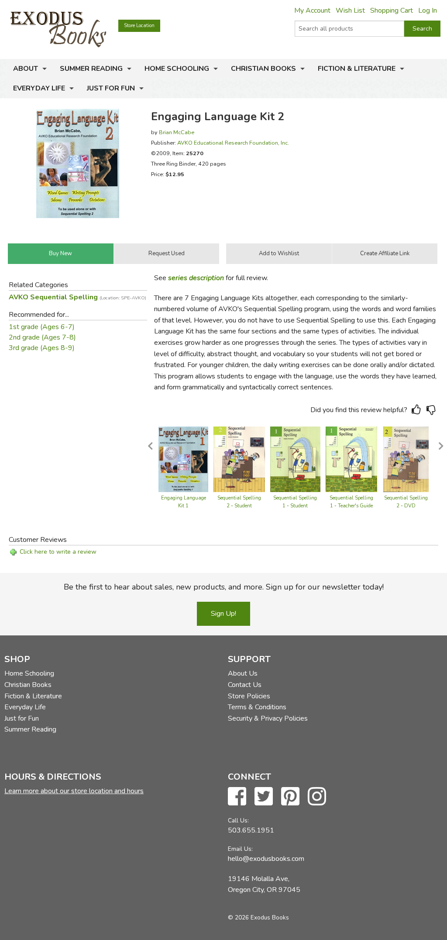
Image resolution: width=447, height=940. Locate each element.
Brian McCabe (176, 132)
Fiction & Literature (356, 68)
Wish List (350, 10)
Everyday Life (39, 88)
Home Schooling (176, 68)
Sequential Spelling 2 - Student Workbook (239, 506)
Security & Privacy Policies (268, 718)
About (25, 68)
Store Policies (249, 696)
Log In (427, 10)
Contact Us (244, 685)
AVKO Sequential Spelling (77, 297)
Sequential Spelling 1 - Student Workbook (295, 506)
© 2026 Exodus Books (258, 917)
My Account (312, 10)
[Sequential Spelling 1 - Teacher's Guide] (351, 459)
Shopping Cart (391, 10)
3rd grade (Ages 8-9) (42, 348)
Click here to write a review (58, 552)
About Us (243, 673)
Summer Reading (91, 68)
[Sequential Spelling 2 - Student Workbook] (239, 459)
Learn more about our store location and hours (74, 791)
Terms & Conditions (257, 707)
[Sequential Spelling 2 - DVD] (406, 459)
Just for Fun (111, 88)
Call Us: (238, 820)
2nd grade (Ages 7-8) (42, 337)
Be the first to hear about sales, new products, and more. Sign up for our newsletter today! (224, 587)
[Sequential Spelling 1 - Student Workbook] (295, 459)
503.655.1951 (251, 830)
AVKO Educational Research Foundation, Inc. (233, 142)
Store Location (139, 25)
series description (196, 278)
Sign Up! (223, 613)
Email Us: (240, 849)
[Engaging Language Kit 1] (183, 459)
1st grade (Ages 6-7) (42, 327)
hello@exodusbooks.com (266, 859)
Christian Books (263, 68)
